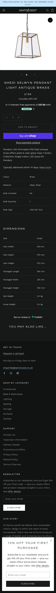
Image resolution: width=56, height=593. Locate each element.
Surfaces (8, 414)
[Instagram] (11, 373)
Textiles (7, 418)
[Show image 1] (26, 74)
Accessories (9, 389)
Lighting (7, 399)
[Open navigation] (3, 10)
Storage (7, 409)
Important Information (15, 439)
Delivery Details (11, 444)
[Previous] (21, 74)
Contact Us (9, 435)
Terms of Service (12, 464)
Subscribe (28, 584)
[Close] (51, 540)
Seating (7, 404)
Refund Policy (10, 459)
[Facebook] (4, 373)
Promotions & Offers (14, 449)
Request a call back (13, 353)
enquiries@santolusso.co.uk (18, 367)
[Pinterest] (18, 373)
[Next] (34, 74)
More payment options (28, 142)
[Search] (47, 10)
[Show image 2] (29, 74)
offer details (42, 565)
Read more (45, 167)
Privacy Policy (10, 454)
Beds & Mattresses (13, 394)
